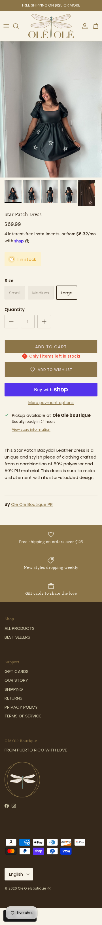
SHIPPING (14, 689)
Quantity (15, 309)
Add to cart (51, 347)
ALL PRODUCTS (20, 628)
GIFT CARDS (17, 671)
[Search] (18, 26)
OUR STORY (16, 680)
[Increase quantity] (44, 321)
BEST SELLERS (17, 637)
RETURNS (13, 698)
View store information (31, 429)
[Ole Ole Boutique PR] (51, 26)
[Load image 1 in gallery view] (51, 109)
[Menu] (6, 26)
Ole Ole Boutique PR (32, 504)
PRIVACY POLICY (21, 707)
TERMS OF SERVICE (23, 716)
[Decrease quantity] (11, 321)
